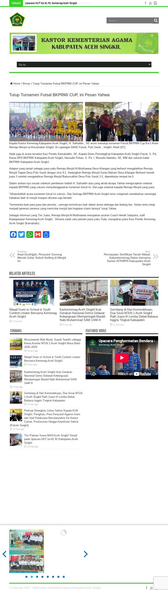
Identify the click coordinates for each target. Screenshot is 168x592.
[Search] (156, 20)
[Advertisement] (84, 488)
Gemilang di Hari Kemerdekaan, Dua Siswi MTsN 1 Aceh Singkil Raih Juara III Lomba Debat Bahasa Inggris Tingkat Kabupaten (134, 315)
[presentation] (86, 554)
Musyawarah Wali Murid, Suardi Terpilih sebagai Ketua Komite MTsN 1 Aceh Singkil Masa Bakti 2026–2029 (52, 343)
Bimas (26, 83)
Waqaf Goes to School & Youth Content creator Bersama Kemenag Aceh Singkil (33, 313)
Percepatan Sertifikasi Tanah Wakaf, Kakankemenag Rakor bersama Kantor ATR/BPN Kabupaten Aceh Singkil (127, 258)
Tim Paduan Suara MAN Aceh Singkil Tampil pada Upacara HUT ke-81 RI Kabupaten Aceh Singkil (51, 439)
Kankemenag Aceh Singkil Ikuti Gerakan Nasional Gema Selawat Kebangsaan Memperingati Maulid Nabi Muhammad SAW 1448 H (82, 315)
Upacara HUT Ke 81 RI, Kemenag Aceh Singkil (51, 3)
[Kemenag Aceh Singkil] (17, 23)
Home (16, 83)
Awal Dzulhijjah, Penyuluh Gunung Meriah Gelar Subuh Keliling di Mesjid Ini (41, 256)
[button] (26, 577)
